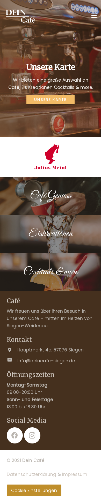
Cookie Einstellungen (34, 490)
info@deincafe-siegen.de (46, 361)
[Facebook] (15, 435)
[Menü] (94, 15)
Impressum (74, 474)
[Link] (20, 15)
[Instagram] (32, 435)
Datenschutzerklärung (31, 474)
